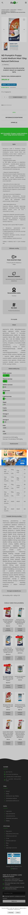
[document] (14, 457)
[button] (26, 451)
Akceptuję (11, 912)
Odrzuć (17, 912)
